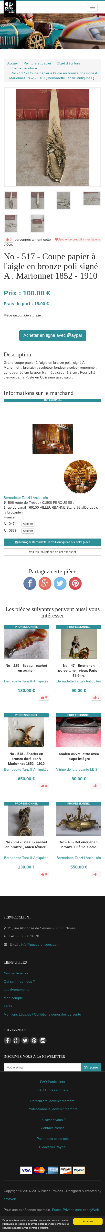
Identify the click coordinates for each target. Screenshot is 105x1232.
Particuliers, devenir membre (52, 1101)
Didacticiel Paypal (52, 1147)
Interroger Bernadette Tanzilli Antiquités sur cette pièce (54, 542)
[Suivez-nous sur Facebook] (7, 1040)
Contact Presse (52, 1128)
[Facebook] (29, 583)
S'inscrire (91, 1067)
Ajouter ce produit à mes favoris (79, 239)
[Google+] (45, 583)
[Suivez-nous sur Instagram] (43, 1040)
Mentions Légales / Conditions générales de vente (42, 1014)
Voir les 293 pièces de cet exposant (52, 552)
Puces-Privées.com (67, 1210)
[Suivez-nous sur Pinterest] (34, 1040)
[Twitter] (60, 583)
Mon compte (13, 998)
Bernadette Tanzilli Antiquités (26, 498)
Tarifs (8, 1006)
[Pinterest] (75, 583)
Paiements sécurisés (53, 1139)
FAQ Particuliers (52, 1082)
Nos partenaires (16, 973)
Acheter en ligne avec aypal (52, 335)
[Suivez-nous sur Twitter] (25, 1040)
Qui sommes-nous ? (19, 981)
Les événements (16, 990)
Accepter (88, 1221)
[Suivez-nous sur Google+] (16, 1040)
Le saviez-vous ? (53, 1120)
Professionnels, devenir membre (53, 1109)
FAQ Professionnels (52, 1090)
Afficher (28, 524)
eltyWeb (10, 1199)
